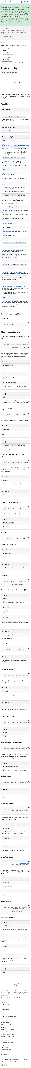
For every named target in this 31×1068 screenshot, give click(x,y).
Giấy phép (26, 1059)
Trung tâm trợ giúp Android (7, 1042)
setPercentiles (7, 264)
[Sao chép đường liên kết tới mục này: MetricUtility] (10, 318)
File (6, 401)
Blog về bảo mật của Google (7, 1029)
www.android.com (5, 1047)
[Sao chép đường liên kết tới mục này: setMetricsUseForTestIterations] (23, 743)
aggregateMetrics (7, 161)
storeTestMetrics (7, 272)
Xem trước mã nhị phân (6, 1011)
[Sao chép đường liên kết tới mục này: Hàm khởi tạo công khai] (22, 314)
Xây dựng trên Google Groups (8, 1034)
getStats (5, 210)
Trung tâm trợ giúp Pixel (6, 1045)
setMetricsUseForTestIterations (12, 250)
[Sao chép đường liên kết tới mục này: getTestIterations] (14, 644)
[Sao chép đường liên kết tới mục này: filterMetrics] (10, 533)
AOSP (2, 42)
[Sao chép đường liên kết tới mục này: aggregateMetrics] (14, 409)
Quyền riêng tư (5, 1061)
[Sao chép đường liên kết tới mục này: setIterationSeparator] (17, 716)
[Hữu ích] (23, 45)
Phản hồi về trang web (15, 1061)
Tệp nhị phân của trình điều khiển (8, 1016)
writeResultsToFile (8, 301)
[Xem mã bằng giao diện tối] (29, 323)
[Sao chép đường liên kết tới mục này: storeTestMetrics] (14, 803)
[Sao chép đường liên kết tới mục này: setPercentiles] (12, 777)
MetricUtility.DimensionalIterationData (14, 116)
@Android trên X (5, 1022)
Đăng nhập (26, 1)
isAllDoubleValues (8, 231)
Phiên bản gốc (4, 1014)
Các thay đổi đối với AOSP (15, 21)
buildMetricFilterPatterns (10, 187)
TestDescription (17, 272)
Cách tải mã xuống (5, 1009)
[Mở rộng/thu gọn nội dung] (10, 49)
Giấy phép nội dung (15, 992)
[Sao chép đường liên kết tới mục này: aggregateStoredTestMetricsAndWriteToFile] (4, 456)
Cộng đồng (15, 1059)
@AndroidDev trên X (6, 1024)
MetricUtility (6, 130)
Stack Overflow (4, 1052)
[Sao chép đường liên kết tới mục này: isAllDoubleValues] (14, 669)
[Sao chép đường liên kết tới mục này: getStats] (8, 575)
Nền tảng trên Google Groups (8, 1031)
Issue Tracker (4, 1054)
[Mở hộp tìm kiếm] (19, 2)
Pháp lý (20, 1059)
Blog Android (4, 1027)
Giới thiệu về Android (6, 1059)
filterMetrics (6, 199)
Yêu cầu (3, 1007)
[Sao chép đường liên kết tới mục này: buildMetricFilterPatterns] (19, 502)
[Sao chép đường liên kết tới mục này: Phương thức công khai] (21, 332)
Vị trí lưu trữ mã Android (6, 1004)
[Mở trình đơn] (2, 1)
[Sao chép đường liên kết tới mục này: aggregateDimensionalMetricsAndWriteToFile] (4, 339)
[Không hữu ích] (25, 45)
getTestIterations (8, 223)
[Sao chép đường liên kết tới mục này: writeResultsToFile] (14, 901)
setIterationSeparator (9, 242)
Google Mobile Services (6, 1049)
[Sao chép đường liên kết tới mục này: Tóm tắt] (9, 104)
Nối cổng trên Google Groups (8, 1036)
